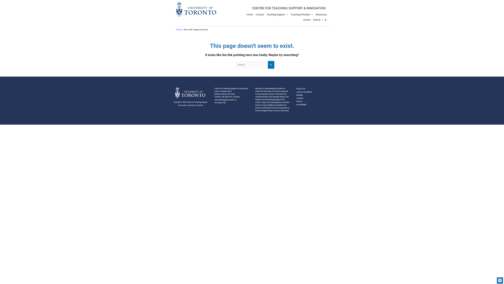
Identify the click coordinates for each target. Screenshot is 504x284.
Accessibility (301, 104)
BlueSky (299, 95)
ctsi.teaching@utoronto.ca (225, 100)
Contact (260, 14)
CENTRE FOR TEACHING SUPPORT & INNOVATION (289, 8)
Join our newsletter (304, 92)
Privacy (299, 101)
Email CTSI (300, 89)
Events (307, 19)
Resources (321, 14)
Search (317, 19)
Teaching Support (276, 14)
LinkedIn (299, 98)
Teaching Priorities (300, 14)
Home (250, 14)
